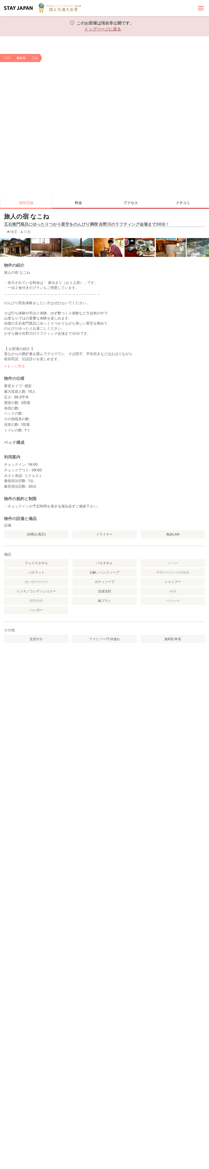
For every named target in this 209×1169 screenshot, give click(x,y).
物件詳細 (26, 202)
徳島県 (21, 58)
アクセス (131, 202)
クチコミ (183, 202)
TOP (7, 58)
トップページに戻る (102, 29)
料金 (78, 202)
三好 (35, 58)
